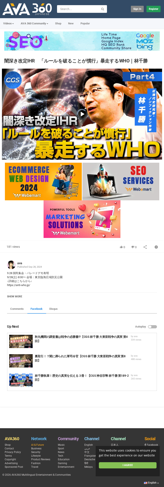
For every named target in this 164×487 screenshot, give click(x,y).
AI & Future (37, 444)
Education (64, 459)
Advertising (11, 463)
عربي (87, 448)
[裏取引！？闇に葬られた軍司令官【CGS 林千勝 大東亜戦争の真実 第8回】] (21, 360)
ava (19, 263)
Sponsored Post (14, 466)
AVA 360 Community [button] (33, 23)
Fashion (36, 463)
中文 (86, 452)
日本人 (115, 444)
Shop (58, 23)
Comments (17, 308)
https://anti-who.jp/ (18, 285)
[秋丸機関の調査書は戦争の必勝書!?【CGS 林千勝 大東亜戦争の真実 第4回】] (21, 341)
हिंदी (86, 463)
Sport (61, 448)
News (61, 452)
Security (35, 452)
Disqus (53, 308)
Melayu (88, 466)
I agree (128, 465)
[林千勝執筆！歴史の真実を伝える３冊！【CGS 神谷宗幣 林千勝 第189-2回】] (21, 380)
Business (36, 448)
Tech (60, 455)
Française (90, 455)
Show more (14, 296)
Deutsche (89, 459)
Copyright (10, 459)
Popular (85, 23)
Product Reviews (40, 459)
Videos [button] (7, 23)
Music (61, 444)
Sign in (137, 8)
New (71, 23)
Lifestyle (36, 455)
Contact (9, 448)
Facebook (36, 308)
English (88, 444)
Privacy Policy (13, 452)
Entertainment (66, 466)
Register (153, 8)
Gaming (62, 463)
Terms (8, 455)
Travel (34, 466)
